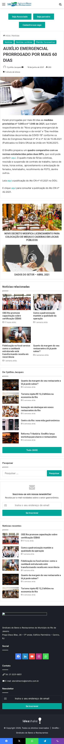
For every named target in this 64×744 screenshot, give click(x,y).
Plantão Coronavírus (45, 42)
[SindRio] (19, 4)
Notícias (15, 35)
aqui (13, 157)
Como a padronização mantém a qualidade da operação (44, 316)
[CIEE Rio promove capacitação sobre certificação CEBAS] (16, 302)
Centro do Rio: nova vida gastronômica (40, 420)
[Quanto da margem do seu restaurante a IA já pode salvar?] (47, 335)
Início (7, 35)
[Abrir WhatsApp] (56, 736)
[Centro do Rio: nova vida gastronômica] (10, 424)
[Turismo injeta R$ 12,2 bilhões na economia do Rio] (10, 398)
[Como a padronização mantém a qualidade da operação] (47, 302)
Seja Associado (20, 16)
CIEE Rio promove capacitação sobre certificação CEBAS (11, 316)
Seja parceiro (43, 16)
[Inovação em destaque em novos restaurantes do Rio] (10, 411)
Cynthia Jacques (14, 67)
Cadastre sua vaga (32, 25)
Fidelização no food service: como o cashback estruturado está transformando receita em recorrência (16, 351)
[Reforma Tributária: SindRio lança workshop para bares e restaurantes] (10, 437)
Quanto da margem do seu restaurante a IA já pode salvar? (46, 348)
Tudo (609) (32, 450)
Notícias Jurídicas (24, 42)
